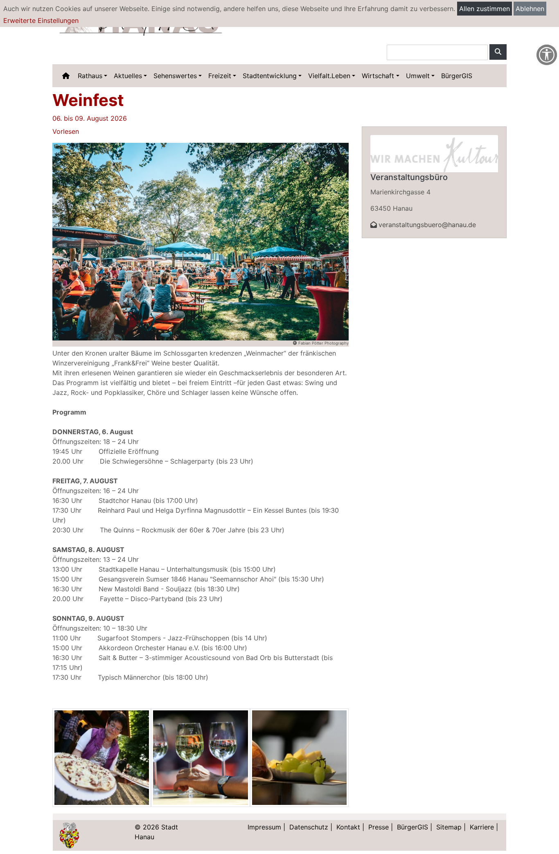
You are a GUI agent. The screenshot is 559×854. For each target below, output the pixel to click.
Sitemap (449, 827)
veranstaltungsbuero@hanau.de (427, 225)
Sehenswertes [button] (175, 76)
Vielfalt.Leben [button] (329, 76)
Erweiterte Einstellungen (41, 20)
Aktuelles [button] (128, 76)
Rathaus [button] (90, 76)
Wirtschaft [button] (378, 76)
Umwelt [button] (418, 76)
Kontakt (348, 827)
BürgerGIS (456, 76)
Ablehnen (530, 9)
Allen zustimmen (484, 9)
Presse (378, 827)
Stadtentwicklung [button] (270, 76)
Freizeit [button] (219, 76)
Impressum (264, 827)
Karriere (482, 827)
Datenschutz (308, 827)
